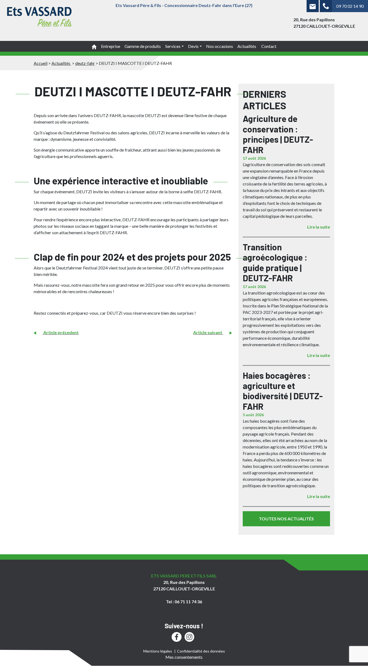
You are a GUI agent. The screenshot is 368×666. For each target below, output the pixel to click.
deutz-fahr (85, 63)
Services (172, 46)
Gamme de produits (142, 46)
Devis (193, 46)
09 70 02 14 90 (350, 6)
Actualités (247, 46)
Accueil (40, 63)
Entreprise (110, 46)
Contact (268, 46)
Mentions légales (157, 651)
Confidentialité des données (201, 651)
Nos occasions (219, 46)
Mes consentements (184, 657)
